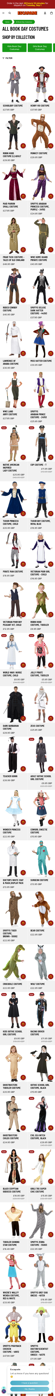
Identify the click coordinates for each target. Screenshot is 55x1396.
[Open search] (9, 13)
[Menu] (3, 13)
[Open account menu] (45, 13)
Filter (9, 58)
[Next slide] (49, 47)
